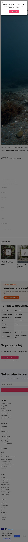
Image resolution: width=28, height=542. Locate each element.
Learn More (14, 11)
